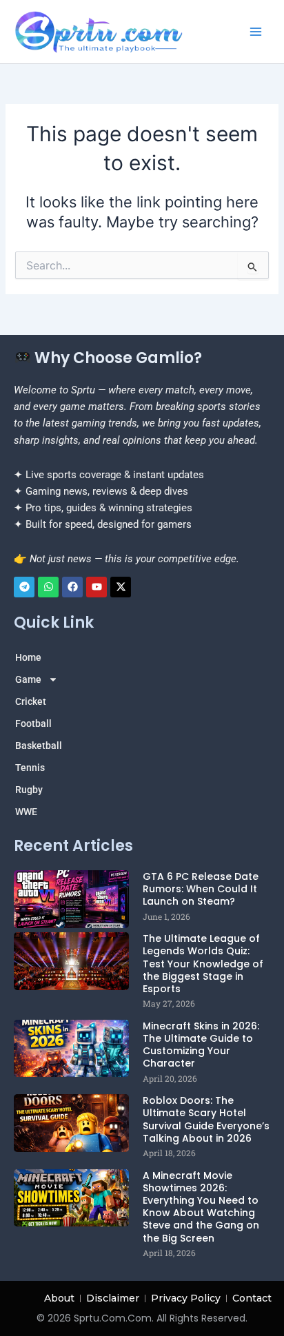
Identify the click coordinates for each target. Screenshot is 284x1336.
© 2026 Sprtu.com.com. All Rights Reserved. (142, 1318)
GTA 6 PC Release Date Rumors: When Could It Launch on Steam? (200, 889)
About (59, 1298)
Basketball (38, 745)
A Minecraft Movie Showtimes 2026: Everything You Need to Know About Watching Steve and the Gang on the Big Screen (201, 1207)
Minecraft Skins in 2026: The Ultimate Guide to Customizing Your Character (201, 1045)
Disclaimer (112, 1298)
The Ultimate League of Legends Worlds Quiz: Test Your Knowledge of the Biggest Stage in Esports (203, 964)
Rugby (29, 789)
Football (33, 723)
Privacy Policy (186, 1298)
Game (28, 679)
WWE (26, 811)
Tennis (30, 767)
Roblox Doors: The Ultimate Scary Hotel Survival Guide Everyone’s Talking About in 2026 (206, 1119)
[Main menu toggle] (255, 31)
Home (28, 657)
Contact (252, 1298)
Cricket (30, 701)
